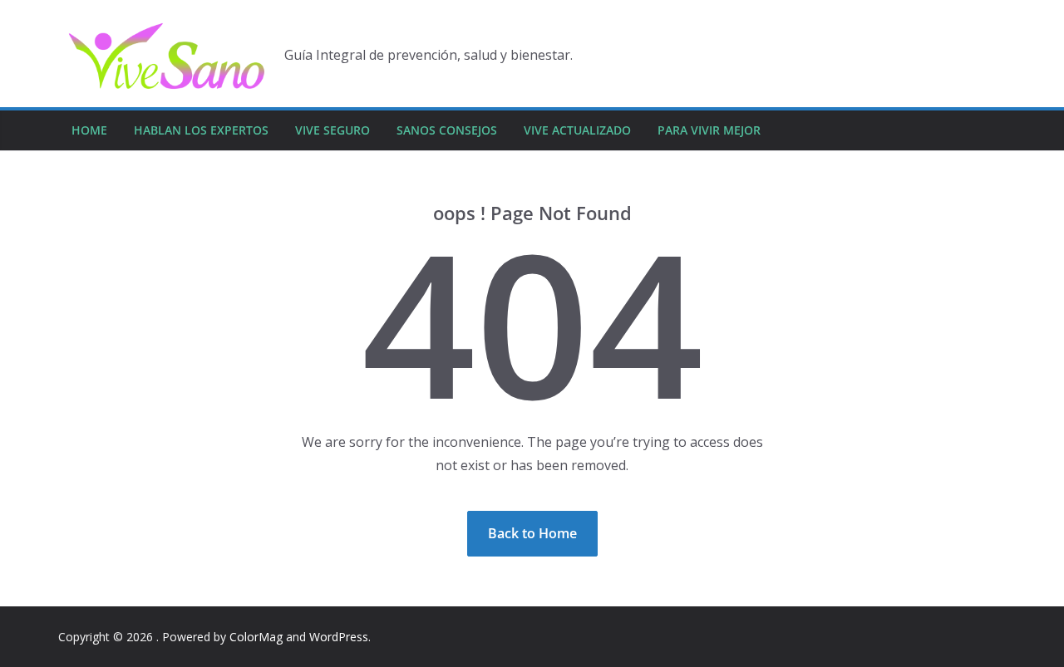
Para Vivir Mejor (709, 130)
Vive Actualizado (577, 130)
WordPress (338, 637)
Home (89, 130)
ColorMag (256, 637)
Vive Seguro (332, 130)
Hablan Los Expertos (201, 130)
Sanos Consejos (447, 130)
